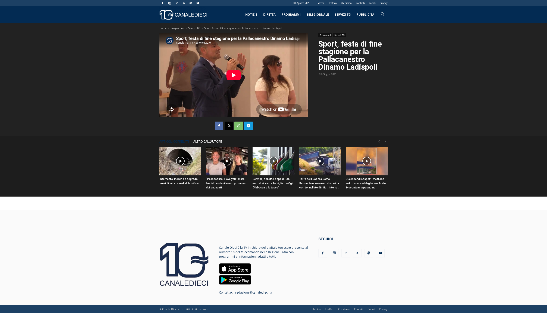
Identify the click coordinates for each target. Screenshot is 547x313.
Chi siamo (346, 2)
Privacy (384, 2)
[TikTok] (177, 3)
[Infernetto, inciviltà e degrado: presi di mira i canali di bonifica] (180, 161)
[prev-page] (379, 141)
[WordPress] (191, 3)
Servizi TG (343, 14)
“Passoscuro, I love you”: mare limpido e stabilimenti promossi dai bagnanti (226, 183)
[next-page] (385, 141)
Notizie (251, 14)
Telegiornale (318, 14)
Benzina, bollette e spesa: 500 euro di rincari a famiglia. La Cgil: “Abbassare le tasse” (273, 183)
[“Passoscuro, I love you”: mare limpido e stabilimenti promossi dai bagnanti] (227, 161)
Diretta (269, 14)
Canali (372, 2)
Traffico (333, 2)
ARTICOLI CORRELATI (174, 141)
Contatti (360, 2)
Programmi (291, 14)
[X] (184, 3)
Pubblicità (365, 14)
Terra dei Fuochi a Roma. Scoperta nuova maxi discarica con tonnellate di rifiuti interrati (319, 183)
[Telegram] (248, 126)
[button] (382, 15)
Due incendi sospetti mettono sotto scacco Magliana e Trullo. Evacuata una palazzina (366, 183)
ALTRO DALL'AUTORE (207, 141)
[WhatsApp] (238, 126)
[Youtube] (198, 3)
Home (163, 28)
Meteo (321, 2)
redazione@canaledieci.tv (253, 292)
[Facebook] (162, 3)
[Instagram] (169, 3)
